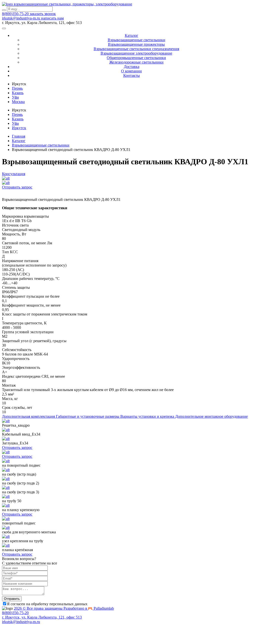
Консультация (13, 174)
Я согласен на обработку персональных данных (47, 604)
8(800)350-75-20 (16, 14)
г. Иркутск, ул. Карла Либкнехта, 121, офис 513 (42, 617)
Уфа (15, 97)
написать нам (52, 18)
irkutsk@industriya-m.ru (21, 18)
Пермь (17, 88)
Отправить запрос (17, 187)
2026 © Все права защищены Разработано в (64, 608)
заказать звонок (43, 14)
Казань (17, 93)
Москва (18, 102)
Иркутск (19, 128)
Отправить (12, 599)
